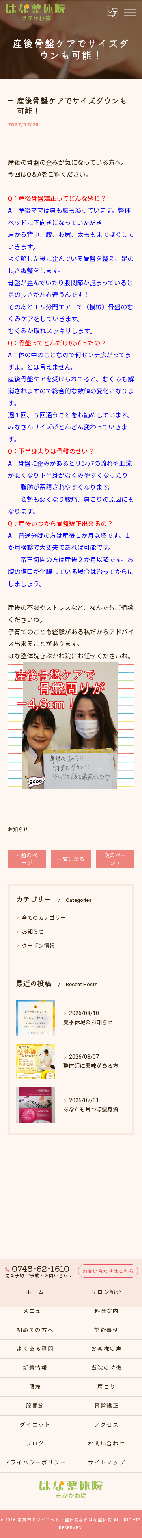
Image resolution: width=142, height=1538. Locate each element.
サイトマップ (107, 1462)
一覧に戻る (71, 859)
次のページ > (115, 859)
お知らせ (18, 830)
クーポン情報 (38, 946)
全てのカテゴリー (44, 918)
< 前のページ (27, 859)
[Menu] (130, 12)
